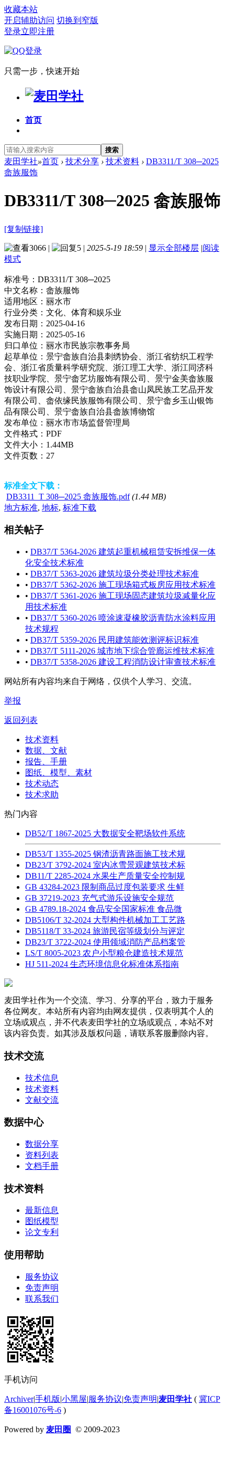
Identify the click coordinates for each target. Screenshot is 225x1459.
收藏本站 (21, 9)
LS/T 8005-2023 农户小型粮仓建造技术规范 (104, 953)
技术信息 (42, 1077)
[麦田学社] (54, 96)
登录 (12, 31)
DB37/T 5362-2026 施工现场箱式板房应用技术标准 (123, 584)
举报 (12, 700)
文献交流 (42, 1099)
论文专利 (42, 1232)
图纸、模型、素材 (58, 772)
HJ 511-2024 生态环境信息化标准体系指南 (102, 964)
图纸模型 (42, 1221)
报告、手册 (46, 761)
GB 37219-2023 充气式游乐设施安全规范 (99, 897)
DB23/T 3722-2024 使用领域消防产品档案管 (105, 942)
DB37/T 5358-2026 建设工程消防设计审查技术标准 (123, 661)
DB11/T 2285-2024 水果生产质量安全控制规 (105, 875)
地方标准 (21, 507)
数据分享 (42, 1143)
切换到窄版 (77, 20)
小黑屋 (74, 1398)
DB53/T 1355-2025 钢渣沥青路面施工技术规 (105, 853)
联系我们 (42, 1298)
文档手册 (42, 1166)
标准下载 (79, 507)
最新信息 (42, 1210)
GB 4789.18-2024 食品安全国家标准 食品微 (103, 908)
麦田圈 (58, 1429)
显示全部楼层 (174, 247)
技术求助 (42, 794)
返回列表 (21, 720)
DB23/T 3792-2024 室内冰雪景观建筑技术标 (105, 864)
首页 (33, 119)
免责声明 (42, 1287)
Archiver (18, 1398)
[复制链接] (23, 229)
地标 (50, 507)
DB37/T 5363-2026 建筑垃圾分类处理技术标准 (114, 573)
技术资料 (122, 161)
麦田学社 (21, 161)
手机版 (47, 1398)
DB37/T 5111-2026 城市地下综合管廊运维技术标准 (122, 650)
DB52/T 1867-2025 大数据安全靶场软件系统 (105, 833)
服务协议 (42, 1276)
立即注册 (37, 31)
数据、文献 (46, 750)
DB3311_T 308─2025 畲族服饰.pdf (68, 496)
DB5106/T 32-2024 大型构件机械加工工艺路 (105, 919)
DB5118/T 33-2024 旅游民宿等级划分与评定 (105, 930)
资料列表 (42, 1155)
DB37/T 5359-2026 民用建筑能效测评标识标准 (114, 639)
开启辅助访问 (29, 20)
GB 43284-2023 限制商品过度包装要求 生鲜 (104, 886)
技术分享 (82, 161)
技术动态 (42, 783)
